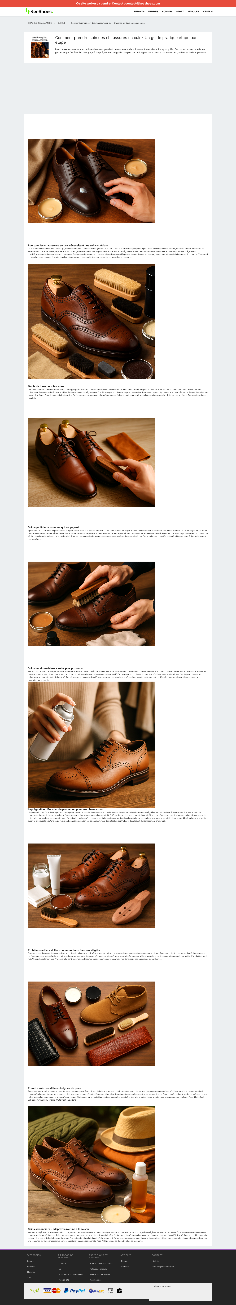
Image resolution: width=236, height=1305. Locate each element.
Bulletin (156, 1261)
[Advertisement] (118, 89)
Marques (193, 11)
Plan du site (64, 1280)
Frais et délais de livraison (101, 1263)
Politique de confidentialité (71, 1274)
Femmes (31, 1266)
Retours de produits (98, 1269)
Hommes (31, 1272)
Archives (125, 1266)
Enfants (30, 1261)
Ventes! (208, 11)
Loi (60, 1269)
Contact (62, 1263)
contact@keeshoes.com (142, 3)
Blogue (124, 1261)
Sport (29, 1277)
